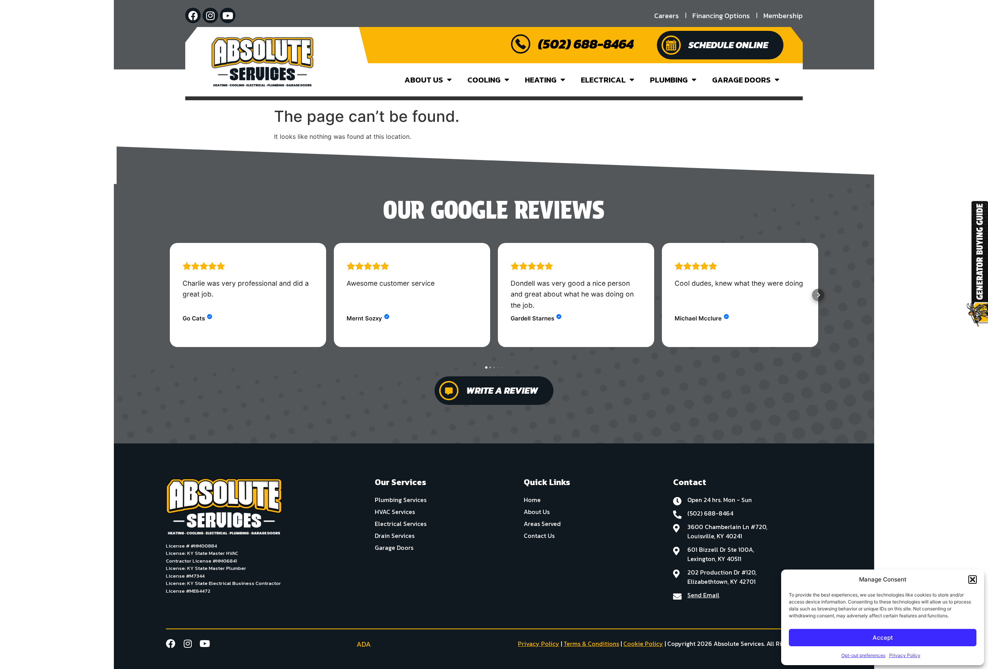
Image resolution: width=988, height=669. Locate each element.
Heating (541, 80)
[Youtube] (227, 15)
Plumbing (669, 80)
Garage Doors (741, 80)
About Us (423, 80)
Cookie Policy (643, 643)
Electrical (603, 80)
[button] (972, 579)
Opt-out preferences (863, 655)
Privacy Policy (904, 655)
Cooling (484, 80)
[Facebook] (193, 15)
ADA (364, 644)
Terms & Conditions (591, 643)
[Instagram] (210, 15)
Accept (883, 637)
